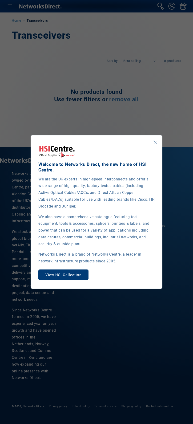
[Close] (155, 142)
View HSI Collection (63, 275)
